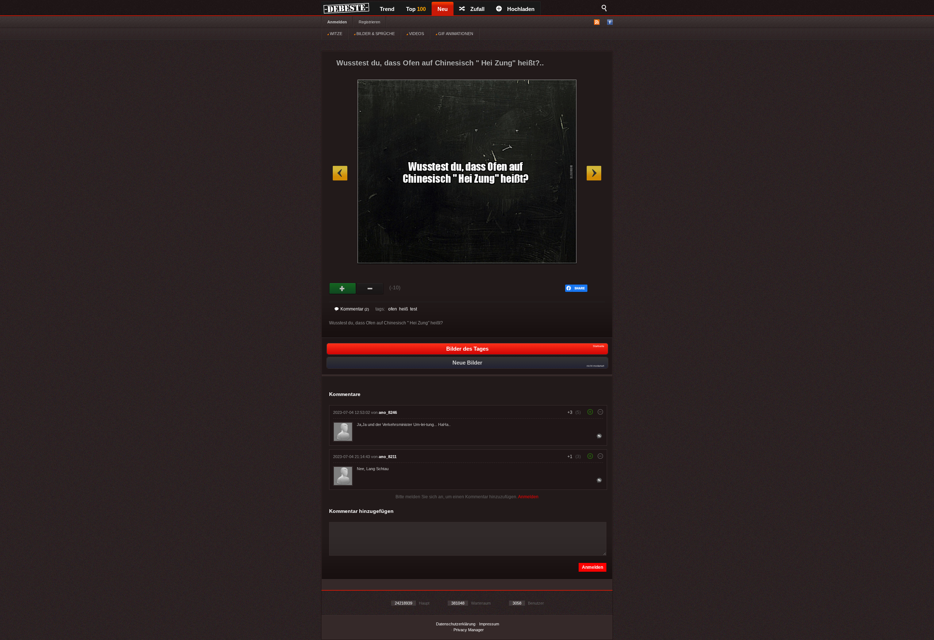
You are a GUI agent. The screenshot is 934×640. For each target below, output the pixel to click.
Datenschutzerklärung (455, 624)
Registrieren (369, 22)
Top (416, 9)
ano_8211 (388, 456)
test (413, 309)
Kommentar (354, 309)
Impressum (489, 624)
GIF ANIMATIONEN (455, 33)
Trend (387, 9)
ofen (392, 309)
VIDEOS (416, 33)
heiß (403, 309)
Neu (442, 9)
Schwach (370, 288)
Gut (342, 288)
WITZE (335, 33)
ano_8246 (388, 412)
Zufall (477, 9)
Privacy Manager (469, 630)
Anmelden (337, 22)
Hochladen (520, 9)
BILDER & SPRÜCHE (375, 33)
